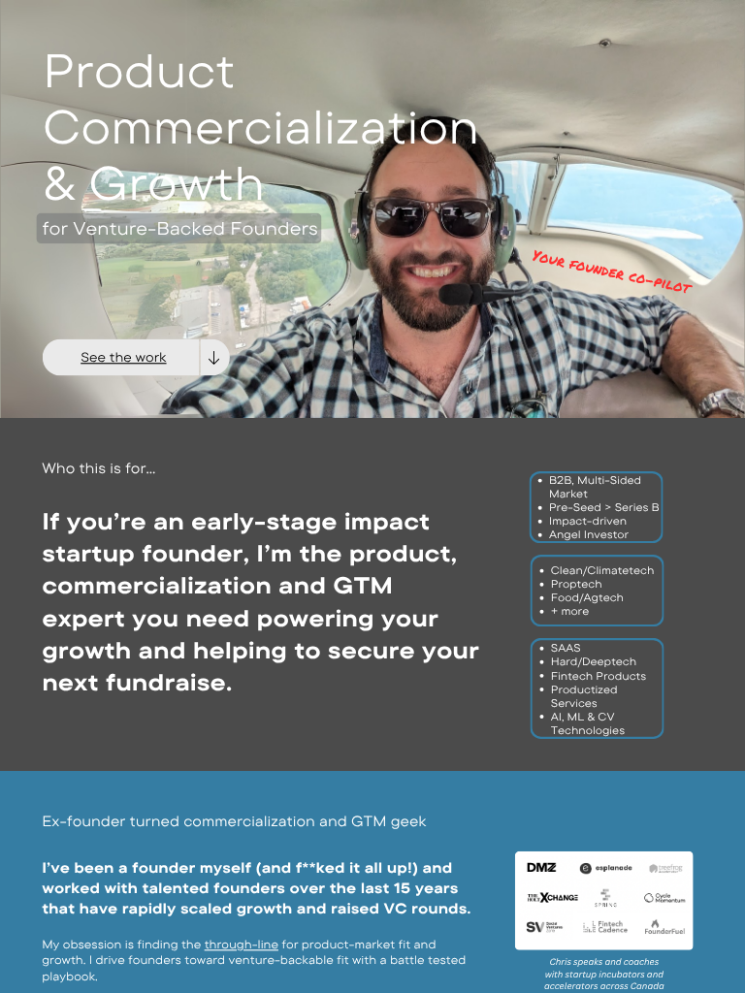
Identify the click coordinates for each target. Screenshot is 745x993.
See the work (123, 357)
